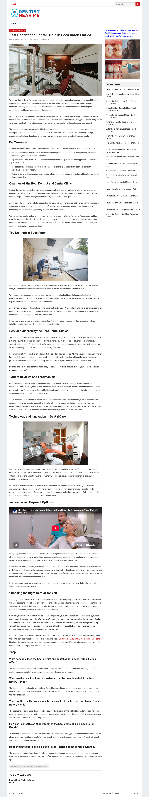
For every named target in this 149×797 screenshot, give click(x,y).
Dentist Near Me (17, 793)
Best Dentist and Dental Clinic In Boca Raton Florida (28, 766)
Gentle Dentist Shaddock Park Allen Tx (122, 171)
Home (13, 4)
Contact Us (106, 793)
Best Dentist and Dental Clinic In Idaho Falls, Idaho (79, 639)
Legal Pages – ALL (133, 793)
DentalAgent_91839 (16, 39)
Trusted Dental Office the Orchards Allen (122, 90)
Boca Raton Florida (17, 30)
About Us (118, 793)
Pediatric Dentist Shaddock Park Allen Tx (123, 210)
